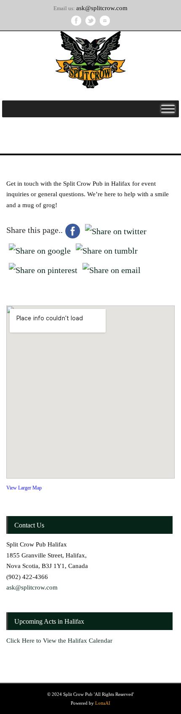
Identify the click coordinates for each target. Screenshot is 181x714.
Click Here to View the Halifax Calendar (59, 640)
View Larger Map (24, 488)
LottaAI (102, 703)
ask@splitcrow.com (102, 8)
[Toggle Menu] (168, 109)
